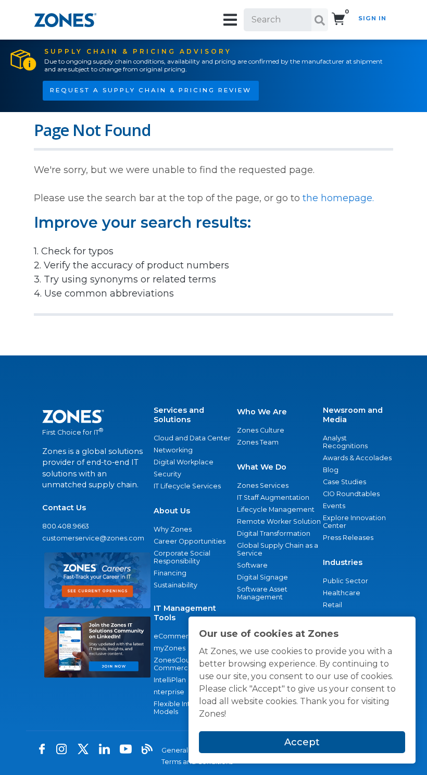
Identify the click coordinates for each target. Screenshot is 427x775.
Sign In (372, 18)
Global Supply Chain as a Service (277, 549)
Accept (302, 742)
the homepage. (338, 198)
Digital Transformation (273, 533)
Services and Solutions (179, 414)
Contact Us (64, 507)
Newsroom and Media (353, 414)
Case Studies (344, 482)
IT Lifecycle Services (187, 486)
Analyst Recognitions (345, 442)
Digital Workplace (184, 462)
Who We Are (262, 411)
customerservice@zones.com (93, 538)
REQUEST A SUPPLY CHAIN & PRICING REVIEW (151, 90)
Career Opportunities (189, 541)
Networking (173, 450)
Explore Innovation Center (354, 522)
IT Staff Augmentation (273, 497)
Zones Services (262, 485)
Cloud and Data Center (192, 438)
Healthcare (341, 593)
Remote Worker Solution (279, 521)
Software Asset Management (262, 593)
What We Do (261, 467)
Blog (330, 470)
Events (334, 506)
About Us (172, 510)
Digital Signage (262, 577)
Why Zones (173, 529)
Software (252, 565)
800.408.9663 (65, 526)
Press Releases (348, 538)
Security (167, 474)
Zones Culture (260, 430)
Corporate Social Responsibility (182, 557)
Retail (332, 605)
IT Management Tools (185, 613)
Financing (170, 573)
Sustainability (175, 585)
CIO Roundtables (351, 494)
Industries (342, 562)
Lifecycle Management (276, 509)
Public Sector (345, 581)
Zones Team (258, 442)
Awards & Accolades (357, 458)
